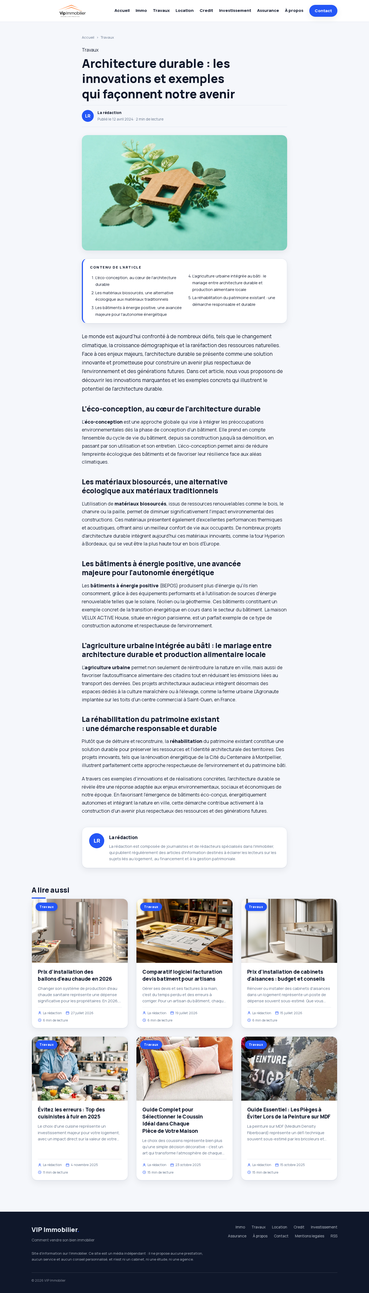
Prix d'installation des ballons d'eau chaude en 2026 (75, 975)
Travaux (161, 10)
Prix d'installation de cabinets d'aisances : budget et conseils (286, 975)
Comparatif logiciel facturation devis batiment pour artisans (182, 975)
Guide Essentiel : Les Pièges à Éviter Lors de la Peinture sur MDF (289, 1113)
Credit (206, 10)
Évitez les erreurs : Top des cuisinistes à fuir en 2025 (71, 1113)
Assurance (268, 10)
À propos (294, 10)
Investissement (235, 10)
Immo (141, 10)
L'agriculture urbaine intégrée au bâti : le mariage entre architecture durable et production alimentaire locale (229, 282)
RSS (334, 1236)
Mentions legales (309, 1236)
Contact (323, 11)
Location (185, 10)
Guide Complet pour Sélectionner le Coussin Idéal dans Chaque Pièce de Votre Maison (172, 1120)
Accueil (122, 10)
